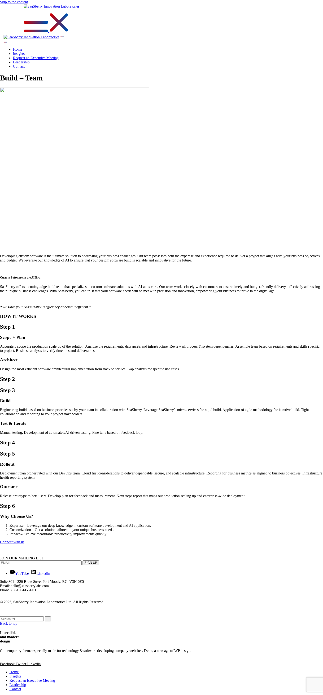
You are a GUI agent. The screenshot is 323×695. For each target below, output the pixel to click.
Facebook (8, 664)
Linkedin (34, 664)
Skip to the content (14, 2)
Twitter (21, 664)
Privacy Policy (16, 610)
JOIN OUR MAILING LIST (22, 558)
